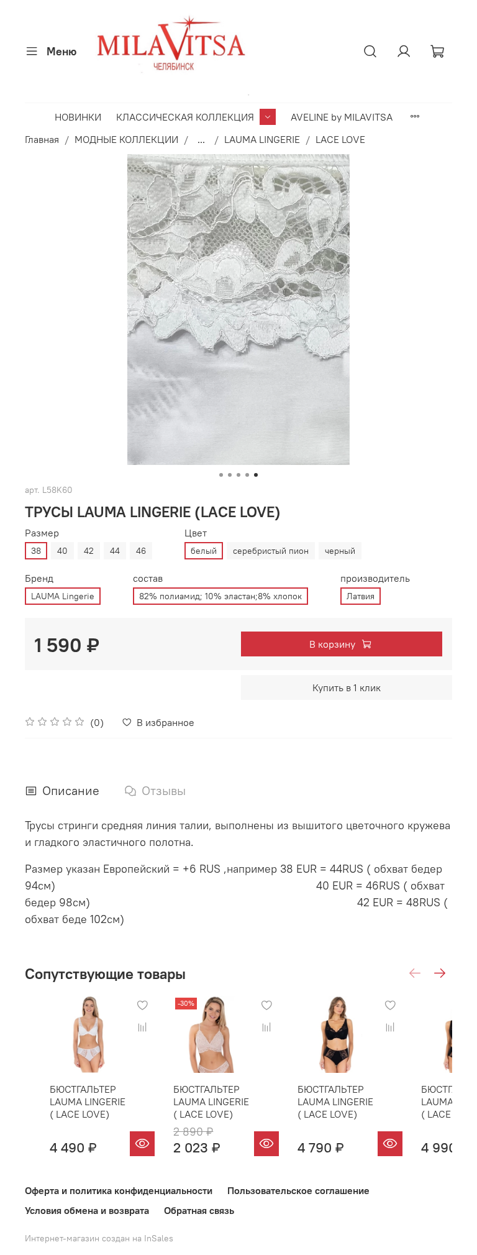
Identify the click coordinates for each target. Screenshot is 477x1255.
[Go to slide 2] (230, 475)
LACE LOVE (340, 139)
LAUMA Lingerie (62, 596)
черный (340, 550)
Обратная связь (199, 1210)
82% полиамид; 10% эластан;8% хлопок (220, 596)
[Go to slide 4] (247, 475)
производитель (375, 578)
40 (62, 550)
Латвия (361, 596)
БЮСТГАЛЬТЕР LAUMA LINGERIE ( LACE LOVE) (87, 1102)
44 (115, 550)
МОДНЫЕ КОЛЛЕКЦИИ (126, 139)
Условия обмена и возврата (87, 1210)
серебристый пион (271, 550)
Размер (42, 533)
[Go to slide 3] (238, 475)
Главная (42, 139)
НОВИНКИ (78, 117)
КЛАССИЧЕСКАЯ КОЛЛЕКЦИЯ (185, 117)
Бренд (39, 578)
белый (204, 550)
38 (36, 550)
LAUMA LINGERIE (262, 139)
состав (148, 578)
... (201, 139)
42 (89, 550)
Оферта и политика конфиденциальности (118, 1190)
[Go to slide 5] (256, 475)
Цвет (195, 533)
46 (141, 550)
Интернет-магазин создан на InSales (99, 1238)
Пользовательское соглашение (298, 1190)
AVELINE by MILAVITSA (342, 117)
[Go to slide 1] (221, 475)
